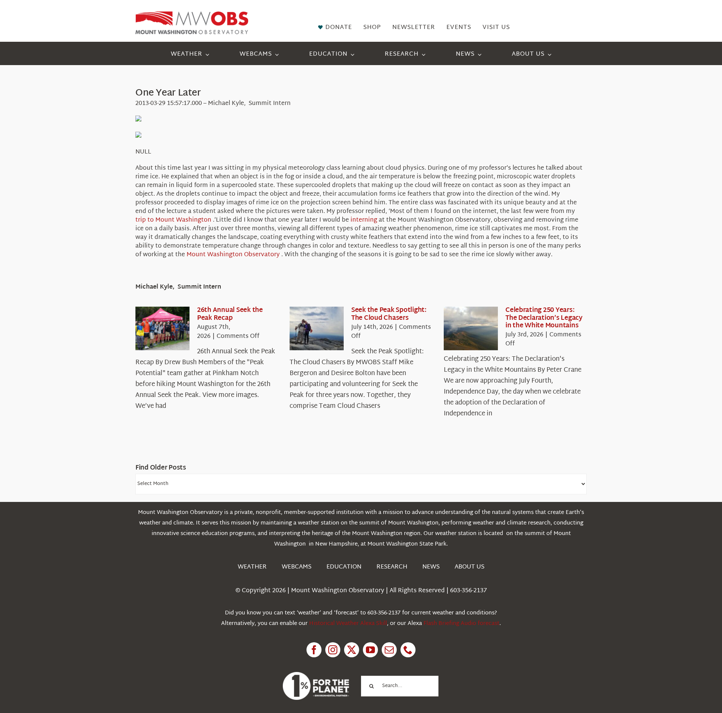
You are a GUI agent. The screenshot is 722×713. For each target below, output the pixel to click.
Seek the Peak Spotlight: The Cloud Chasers (388, 314)
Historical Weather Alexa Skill (348, 624)
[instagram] (332, 649)
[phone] (408, 649)
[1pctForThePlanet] (316, 675)
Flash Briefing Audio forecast (461, 624)
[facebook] (314, 649)
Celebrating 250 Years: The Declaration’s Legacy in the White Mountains (543, 317)
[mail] (389, 649)
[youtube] (370, 649)
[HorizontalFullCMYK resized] (191, 14)
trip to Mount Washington (174, 220)
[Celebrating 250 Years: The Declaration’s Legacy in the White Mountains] (471, 328)
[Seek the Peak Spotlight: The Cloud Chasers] (317, 328)
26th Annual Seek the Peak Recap (230, 314)
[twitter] (351, 649)
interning (364, 220)
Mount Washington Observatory (234, 254)
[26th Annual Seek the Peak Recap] (162, 328)
